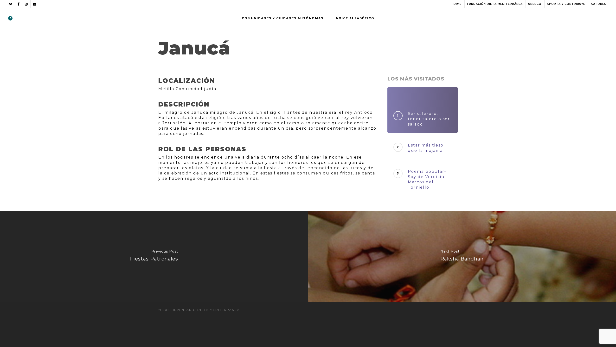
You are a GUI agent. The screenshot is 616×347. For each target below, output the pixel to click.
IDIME (457, 4)
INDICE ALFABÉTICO (354, 18)
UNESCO (534, 4)
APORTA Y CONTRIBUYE (566, 4)
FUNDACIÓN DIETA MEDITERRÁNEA (495, 4)
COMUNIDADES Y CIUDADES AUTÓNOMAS (282, 18)
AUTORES (598, 4)
